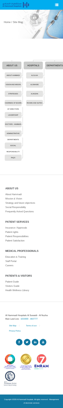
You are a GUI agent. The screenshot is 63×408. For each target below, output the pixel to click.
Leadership (13, 115)
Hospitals (33, 65)
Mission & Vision (13, 198)
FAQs (13, 157)
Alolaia (34, 75)
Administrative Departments (13, 135)
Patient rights (11, 232)
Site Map (12, 326)
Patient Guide (12, 281)
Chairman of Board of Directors (13, 104)
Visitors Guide (12, 286)
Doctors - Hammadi (13, 124)
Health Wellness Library (17, 290)
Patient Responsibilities (17, 236)
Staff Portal (10, 261)
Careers (9, 265)
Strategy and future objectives (20, 203)
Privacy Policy (15, 331)
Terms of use (31, 326)
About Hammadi (13, 75)
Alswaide (34, 84)
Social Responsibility (13, 147)
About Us (11, 65)
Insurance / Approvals (16, 227)
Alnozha (34, 94)
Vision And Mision (13, 84)
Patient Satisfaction (15, 240)
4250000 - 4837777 (29, 319)
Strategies (13, 94)
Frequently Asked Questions (19, 211)
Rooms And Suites (34, 103)
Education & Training (15, 256)
